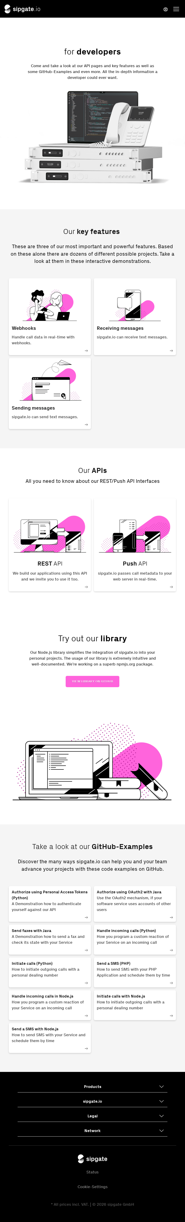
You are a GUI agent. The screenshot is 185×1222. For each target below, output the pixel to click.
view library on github (92, 681)
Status (92, 1172)
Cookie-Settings (93, 1186)
